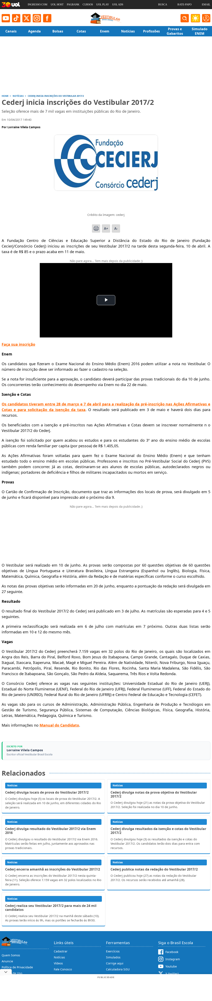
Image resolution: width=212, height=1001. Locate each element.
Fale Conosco (63, 969)
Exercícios (113, 951)
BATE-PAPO (184, 4)
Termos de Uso (12, 973)
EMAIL (206, 4)
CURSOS (88, 4)
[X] (26, 18)
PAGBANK (73, 4)
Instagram (172, 959)
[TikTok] (16, 18)
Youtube (171, 966)
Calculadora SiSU (118, 969)
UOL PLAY (102, 4)
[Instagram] (37, 18)
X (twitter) (172, 974)
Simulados (113, 957)
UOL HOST (57, 4)
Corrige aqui (114, 963)
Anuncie (7, 961)
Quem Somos (11, 955)
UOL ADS (117, 4)
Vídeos (58, 963)
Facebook (171, 952)
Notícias (59, 957)
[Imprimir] (96, 228)
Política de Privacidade (17, 967)
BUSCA (162, 4)
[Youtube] (6, 18)
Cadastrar (60, 951)
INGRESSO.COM (37, 4)
